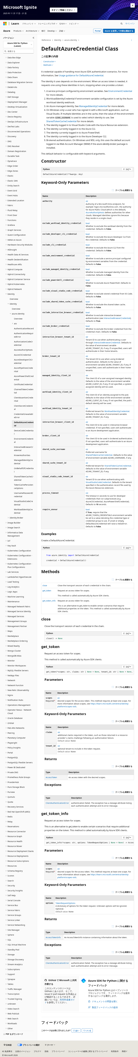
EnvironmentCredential (120, 91)
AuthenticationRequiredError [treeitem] (23, 335)
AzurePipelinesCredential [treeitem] (23, 370)
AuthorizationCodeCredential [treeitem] (23, 343)
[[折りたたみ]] (33, 38)
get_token (46, 590)
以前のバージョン (22, 1051)
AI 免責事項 (7, 1051)
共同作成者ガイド (60, 1001)
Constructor (48, 61)
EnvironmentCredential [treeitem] (23, 440)
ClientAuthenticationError (57, 803)
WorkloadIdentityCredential (116, 411)
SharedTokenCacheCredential (61, 121)
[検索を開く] (121, 23)
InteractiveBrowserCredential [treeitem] (23, 449)
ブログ (36, 1051)
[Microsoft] (5, 23)
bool (88, 223)
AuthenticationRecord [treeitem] (24, 328)
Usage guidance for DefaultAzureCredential (81, 75)
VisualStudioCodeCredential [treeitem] (23, 503)
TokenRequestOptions (65, 903)
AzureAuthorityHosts (95, 212)
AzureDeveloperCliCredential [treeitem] (23, 361)
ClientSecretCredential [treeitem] (23, 407)
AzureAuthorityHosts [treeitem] (23, 350)
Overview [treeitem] (14, 299)
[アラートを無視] (132, 5)
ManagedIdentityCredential (93, 106)
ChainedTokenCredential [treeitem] (23, 391)
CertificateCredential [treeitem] (23, 384)
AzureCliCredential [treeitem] (22, 355)
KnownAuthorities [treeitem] (22, 455)
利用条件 (115, 1051)
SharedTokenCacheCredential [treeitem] (23, 478)
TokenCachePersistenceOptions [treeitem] (23, 486)
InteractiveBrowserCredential (117, 318)
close (44, 585)
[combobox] (18, 44)
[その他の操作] (131, 40)
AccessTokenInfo (53, 937)
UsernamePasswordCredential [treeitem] (23, 495)
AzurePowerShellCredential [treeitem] (24, 378)
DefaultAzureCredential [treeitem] (24, 424)
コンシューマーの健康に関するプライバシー (87, 1051)
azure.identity (70, 40)
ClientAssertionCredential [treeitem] (23, 399)
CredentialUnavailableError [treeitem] (23, 416)
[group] (89, 672)
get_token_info (49, 600)
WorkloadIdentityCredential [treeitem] (23, 511)
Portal (98, 31)
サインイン (130, 23)
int (87, 493)
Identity (57, 40)
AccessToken (51, 777)
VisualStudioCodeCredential (98, 482)
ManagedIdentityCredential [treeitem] (23, 462)
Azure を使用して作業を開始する (119, 31)
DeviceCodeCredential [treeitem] (23, 432)
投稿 (46, 1051)
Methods (47, 65)
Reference (46, 40)
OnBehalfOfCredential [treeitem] (24, 470)
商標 (124, 1051)
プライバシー (57, 1051)
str (87, 201)
